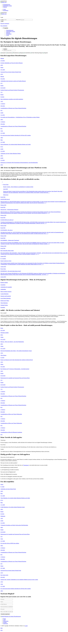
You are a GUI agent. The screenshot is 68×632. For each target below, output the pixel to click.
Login (4, 9)
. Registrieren (8, 33)
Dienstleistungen (6, 4)
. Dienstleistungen (9, 30)
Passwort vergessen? (5, 23)
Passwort (18, 19)
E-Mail (2, 19)
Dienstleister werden (7, 5)
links (2, 628)
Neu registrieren (4, 25)
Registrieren (5, 10)
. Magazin (8, 32)
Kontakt (5, 622)
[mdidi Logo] (4, 2)
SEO (2, 630)
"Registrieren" (26, 465)
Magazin (5, 7)
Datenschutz (5, 621)
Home (4, 618)
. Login (7, 35)
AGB (4, 619)
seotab (26, 625)
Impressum (5, 623)
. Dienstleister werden (10, 31)
